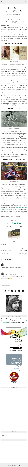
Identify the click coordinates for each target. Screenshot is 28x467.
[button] (26, 1)
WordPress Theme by (14, 465)
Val (6, 273)
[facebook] (12, 291)
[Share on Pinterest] (6, 244)
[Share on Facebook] (2, 244)
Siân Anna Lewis (22, 319)
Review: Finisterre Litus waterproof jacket (21, 252)
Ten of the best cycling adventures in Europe (14, 240)
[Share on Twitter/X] (4, 244)
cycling (18, 19)
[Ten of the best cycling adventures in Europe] (14, 233)
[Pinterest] (12, 223)
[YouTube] (15, 223)
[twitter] (5, 291)
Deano (6, 263)
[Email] (20, 223)
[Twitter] (8, 223)
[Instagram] (10, 223)
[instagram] (8, 291)
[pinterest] (15, 291)
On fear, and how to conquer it (7, 252)
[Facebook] (17, 223)
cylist (8, 247)
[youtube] (19, 291)
